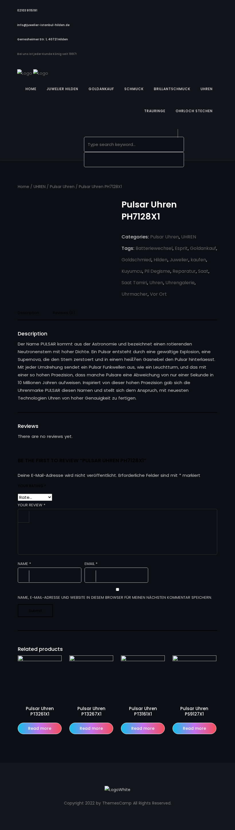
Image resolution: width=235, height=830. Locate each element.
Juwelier (179, 259)
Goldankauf (203, 248)
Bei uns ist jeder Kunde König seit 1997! (47, 54)
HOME (31, 88)
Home (23, 186)
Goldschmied (136, 259)
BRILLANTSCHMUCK (172, 88)
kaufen (198, 259)
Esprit (181, 248)
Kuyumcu (132, 271)
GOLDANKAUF (101, 88)
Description (28, 313)
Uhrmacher (135, 294)
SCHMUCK (134, 88)
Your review (31, 505)
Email (91, 563)
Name (24, 563)
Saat (203, 271)
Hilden (160, 259)
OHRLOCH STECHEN (194, 110)
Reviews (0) (64, 313)
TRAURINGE (154, 110)
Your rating (32, 486)
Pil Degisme (157, 271)
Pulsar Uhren (62, 186)
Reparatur (184, 271)
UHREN (207, 88)
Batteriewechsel (154, 248)
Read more (39, 728)
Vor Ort (158, 294)
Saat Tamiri (134, 282)
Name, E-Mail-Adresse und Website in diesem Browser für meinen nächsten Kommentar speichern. (115, 597)
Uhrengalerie (180, 282)
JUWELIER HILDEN (62, 88)
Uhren (156, 282)
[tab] (30, 314)
